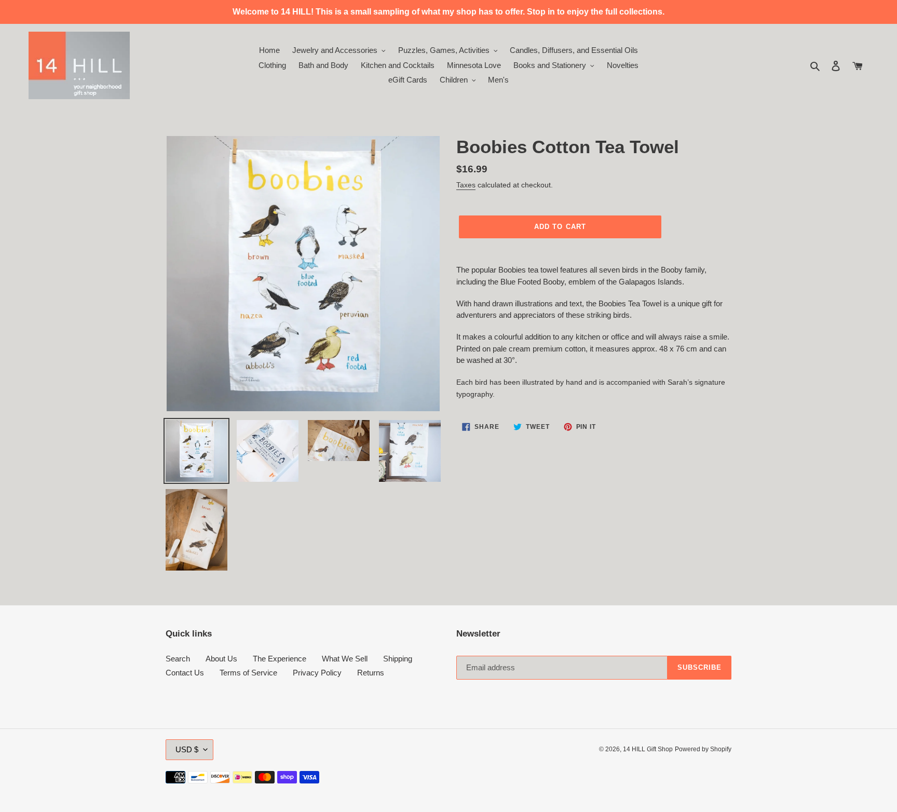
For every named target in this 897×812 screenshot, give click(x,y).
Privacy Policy (317, 672)
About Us (221, 658)
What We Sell (345, 658)
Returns (370, 672)
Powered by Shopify (703, 749)
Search (178, 658)
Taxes (465, 185)
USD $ (186, 749)
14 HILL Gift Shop (648, 749)
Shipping (397, 658)
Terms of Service (248, 672)
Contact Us (185, 672)
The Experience (279, 658)
